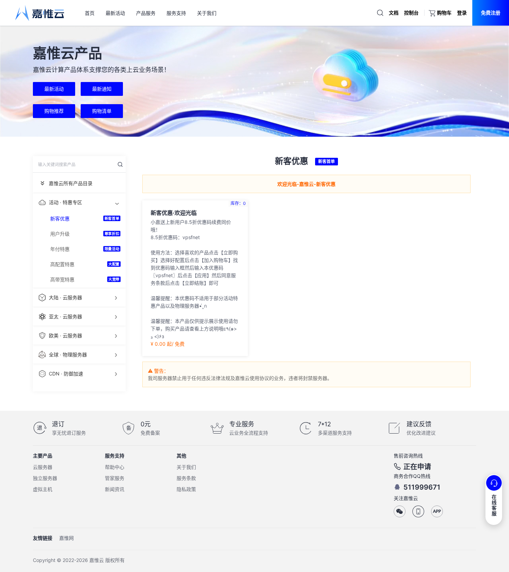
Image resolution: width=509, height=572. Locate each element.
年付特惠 (60, 249)
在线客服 (494, 505)
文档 (394, 13)
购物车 (444, 13)
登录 (462, 13)
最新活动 (54, 89)
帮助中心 (114, 467)
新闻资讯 (114, 489)
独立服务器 (45, 478)
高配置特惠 (62, 264)
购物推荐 (54, 111)
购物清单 (101, 111)
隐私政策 (186, 489)
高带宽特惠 (62, 279)
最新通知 (101, 89)
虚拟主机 (42, 489)
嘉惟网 (66, 538)
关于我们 (186, 467)
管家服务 (114, 478)
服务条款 (186, 478)
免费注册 (490, 13)
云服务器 (42, 467)
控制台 (411, 13)
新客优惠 (60, 218)
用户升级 (60, 234)
